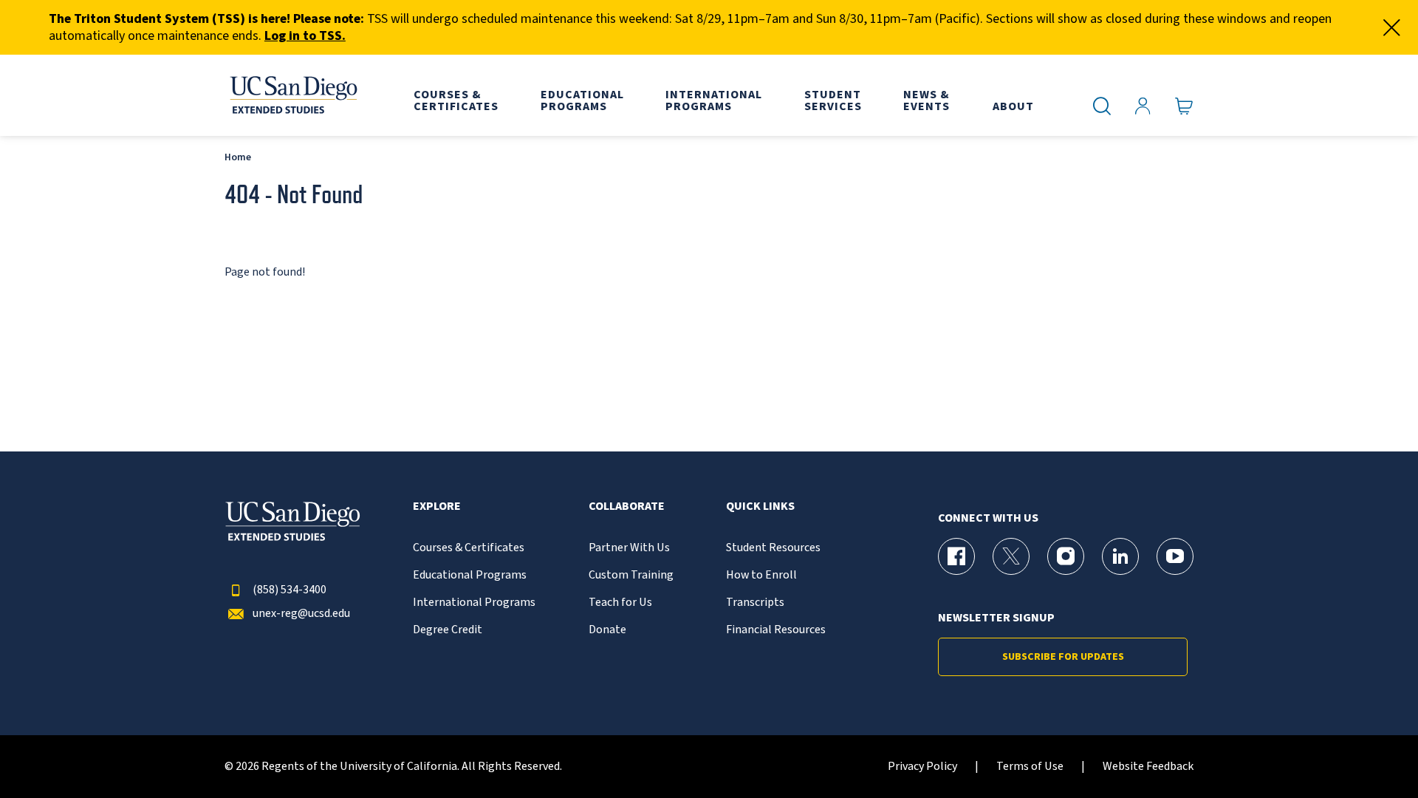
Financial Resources (776, 630)
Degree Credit (447, 630)
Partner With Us (629, 548)
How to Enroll (761, 575)
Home (238, 157)
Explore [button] (437, 506)
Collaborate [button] (627, 506)
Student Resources (773, 548)
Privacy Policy (922, 766)
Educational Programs (470, 575)
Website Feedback (1148, 766)
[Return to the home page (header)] (292, 95)
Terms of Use (1030, 766)
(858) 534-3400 (289, 590)
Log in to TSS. (305, 36)
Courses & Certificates (468, 548)
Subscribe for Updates (1063, 656)
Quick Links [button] (760, 506)
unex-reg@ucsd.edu (301, 613)
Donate (607, 630)
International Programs (474, 602)
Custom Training (631, 575)
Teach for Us (620, 602)
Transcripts (755, 602)
